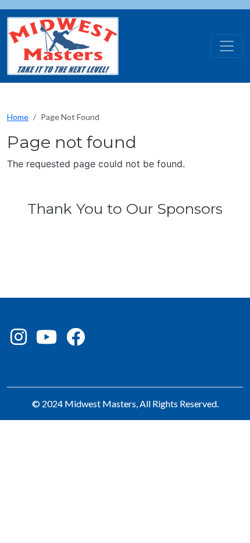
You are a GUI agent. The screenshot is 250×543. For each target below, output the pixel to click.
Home (17, 117)
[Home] (63, 46)
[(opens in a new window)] (18, 339)
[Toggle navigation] (226, 46)
